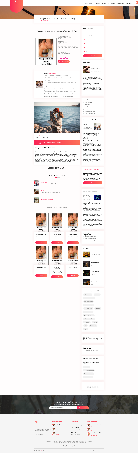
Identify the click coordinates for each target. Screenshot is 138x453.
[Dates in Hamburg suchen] (86, 272)
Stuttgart (95, 339)
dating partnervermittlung (89, 318)
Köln (94, 338)
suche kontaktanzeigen (88, 304)
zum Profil (41, 242)
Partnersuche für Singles (76, 429)
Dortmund (85, 339)
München (91, 338)
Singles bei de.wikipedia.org (90, 236)
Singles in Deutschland (89, 3)
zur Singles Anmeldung (93, 182)
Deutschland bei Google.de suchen (91, 352)
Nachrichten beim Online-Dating (91, 107)
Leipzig (88, 339)
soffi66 (57, 428)
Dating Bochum (74, 432)
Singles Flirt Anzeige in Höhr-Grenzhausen (57, 271)
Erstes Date (87, 104)
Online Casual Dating (129, 3)
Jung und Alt (85, 124)
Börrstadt (41, 234)
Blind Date (95, 322)
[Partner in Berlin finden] (86, 254)
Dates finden (113, 3)
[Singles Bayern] (36, 182)
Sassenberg (49, 135)
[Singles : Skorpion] (97, 196)
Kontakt (90, 450)
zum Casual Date (88, 109)
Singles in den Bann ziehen (90, 111)
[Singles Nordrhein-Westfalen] (36, 191)
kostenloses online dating (89, 315)
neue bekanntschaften (88, 311)
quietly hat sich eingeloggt (96, 424)
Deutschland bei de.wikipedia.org (91, 350)
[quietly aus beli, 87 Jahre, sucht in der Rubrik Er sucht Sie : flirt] (88, 425)
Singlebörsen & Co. (105, 3)
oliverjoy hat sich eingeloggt (96, 428)
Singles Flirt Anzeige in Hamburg (73, 270)
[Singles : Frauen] (86, 69)
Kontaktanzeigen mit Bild (89, 370)
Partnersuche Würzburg (76, 425)
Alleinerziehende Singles (88, 373)
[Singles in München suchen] (86, 263)
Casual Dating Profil (75, 434)
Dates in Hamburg (95, 271)
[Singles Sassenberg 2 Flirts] (16, 1)
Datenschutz (95, 450)
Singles (42, 135)
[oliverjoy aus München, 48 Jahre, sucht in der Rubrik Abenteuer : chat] (88, 429)
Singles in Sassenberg (41, 137)
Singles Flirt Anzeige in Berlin (57, 237)
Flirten (85, 325)
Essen (84, 340)
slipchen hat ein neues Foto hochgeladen (96, 433)
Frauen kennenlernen (88, 377)
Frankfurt (92, 339)
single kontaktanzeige (88, 308)
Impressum (102, 450)
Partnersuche (97, 3)
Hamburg (73, 267)
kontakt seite (97, 294)
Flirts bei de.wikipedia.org (90, 240)
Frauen (92, 67)
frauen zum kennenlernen (89, 298)
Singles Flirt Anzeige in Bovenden (41, 270)
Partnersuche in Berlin (96, 253)
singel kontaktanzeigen (88, 301)
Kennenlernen (86, 322)
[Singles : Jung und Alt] (97, 126)
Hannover (97, 338)
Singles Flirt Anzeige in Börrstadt (41, 237)
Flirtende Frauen (88, 102)
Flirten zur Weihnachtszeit (90, 113)
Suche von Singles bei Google (90, 238)
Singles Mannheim (75, 427)
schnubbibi (58, 432)
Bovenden (41, 267)
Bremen (100, 338)
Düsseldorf (99, 339)
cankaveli (58, 424)
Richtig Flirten (88, 106)
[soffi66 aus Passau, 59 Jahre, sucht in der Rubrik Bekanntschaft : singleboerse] (53, 429)
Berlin (57, 234)
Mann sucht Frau (93, 325)
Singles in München (95, 262)
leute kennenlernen (87, 294)
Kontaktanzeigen (120, 3)
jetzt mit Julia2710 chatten (64, 61)
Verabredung (86, 366)
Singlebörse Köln (94, 280)
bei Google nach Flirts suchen (90, 241)
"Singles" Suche (93, 55)
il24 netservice (45, 450)
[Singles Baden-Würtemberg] (36, 200)
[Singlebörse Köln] (86, 282)
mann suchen (97, 308)
